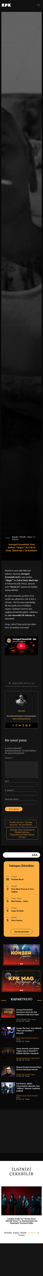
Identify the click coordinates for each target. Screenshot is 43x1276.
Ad (7, 781)
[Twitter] (13, 725)
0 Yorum (31, 1237)
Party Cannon (16, 920)
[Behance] (20, 725)
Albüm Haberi (20, 1038)
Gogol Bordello (17, 911)
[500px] (23, 725)
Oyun (29, 537)
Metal (18, 1019)
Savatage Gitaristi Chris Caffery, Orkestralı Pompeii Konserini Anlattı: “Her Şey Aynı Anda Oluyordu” (22, 1222)
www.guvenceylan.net (21, 718)
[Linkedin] (26, 725)
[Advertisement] (21, 1131)
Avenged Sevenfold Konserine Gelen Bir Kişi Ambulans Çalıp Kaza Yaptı (27, 1012)
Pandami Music (17, 879)
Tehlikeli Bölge (26, 1019)
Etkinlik (18, 1096)
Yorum (9, 758)
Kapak (15, 537)
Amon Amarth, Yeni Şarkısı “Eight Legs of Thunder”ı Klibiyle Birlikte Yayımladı (27, 1050)
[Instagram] (16, 725)
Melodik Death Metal (23, 1058)
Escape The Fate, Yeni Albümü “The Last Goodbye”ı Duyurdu (28, 1030)
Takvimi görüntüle (21, 931)
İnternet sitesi (11, 799)
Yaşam (34, 1019)
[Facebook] (30, 725)
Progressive (9, 1235)
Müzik (22, 537)
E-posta (9, 790)
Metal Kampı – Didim (19, 901)
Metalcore (34, 1038)
